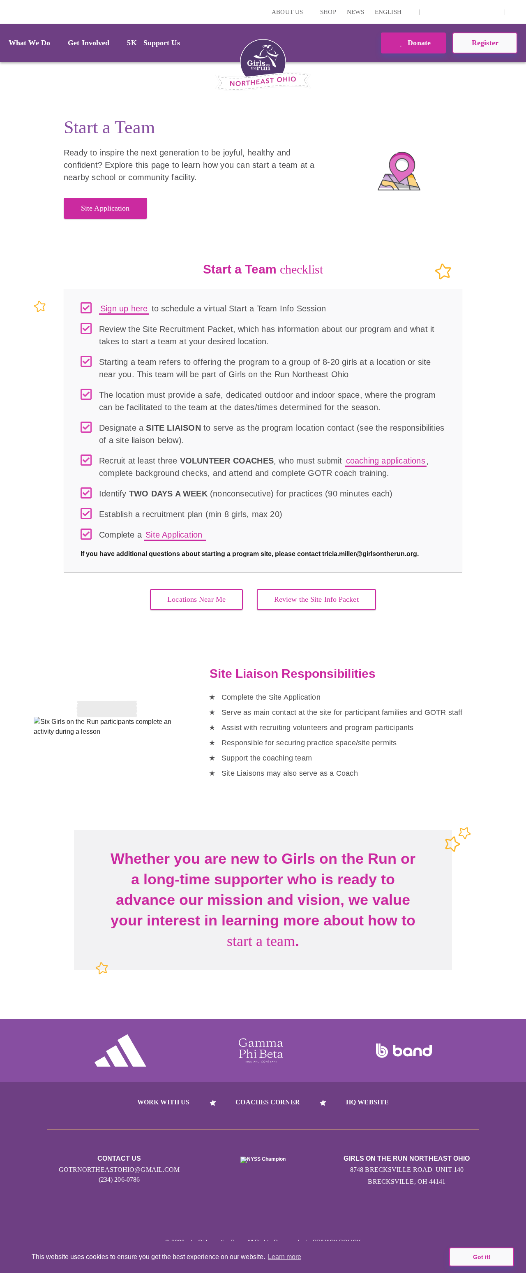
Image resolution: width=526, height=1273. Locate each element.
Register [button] (485, 43)
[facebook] (481, 12)
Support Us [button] (161, 43)
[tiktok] (493, 12)
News (355, 12)
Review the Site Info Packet (316, 599)
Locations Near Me (196, 599)
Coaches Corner (267, 1102)
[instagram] (430, 12)
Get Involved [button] (88, 43)
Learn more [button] (284, 1256)
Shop (328, 12)
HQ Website (367, 1102)
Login (8, 11)
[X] (455, 12)
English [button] (389, 12)
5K (131, 43)
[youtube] (468, 12)
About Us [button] (288, 12)
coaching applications (385, 460)
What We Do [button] (29, 43)
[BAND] (404, 1050)
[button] (515, 12)
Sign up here (124, 308)
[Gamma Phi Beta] (261, 1050)
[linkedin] (443, 12)
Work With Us (163, 1102)
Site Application (105, 208)
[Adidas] (120, 1050)
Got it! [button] (482, 1257)
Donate (418, 43)
